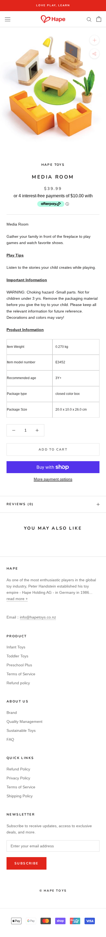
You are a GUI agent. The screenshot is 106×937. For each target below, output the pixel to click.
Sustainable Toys (21, 730)
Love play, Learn (53, 5)
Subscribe (26, 863)
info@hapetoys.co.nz (38, 617)
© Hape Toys (53, 891)
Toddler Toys (17, 656)
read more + (17, 598)
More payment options (53, 479)
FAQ (10, 739)
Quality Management (24, 721)
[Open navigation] (7, 19)
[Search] (89, 19)
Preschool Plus (19, 665)
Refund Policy (18, 769)
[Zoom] (94, 40)
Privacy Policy (18, 778)
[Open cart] (98, 19)
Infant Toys (16, 647)
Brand (12, 712)
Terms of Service (21, 674)
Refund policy (18, 683)
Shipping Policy (20, 796)
